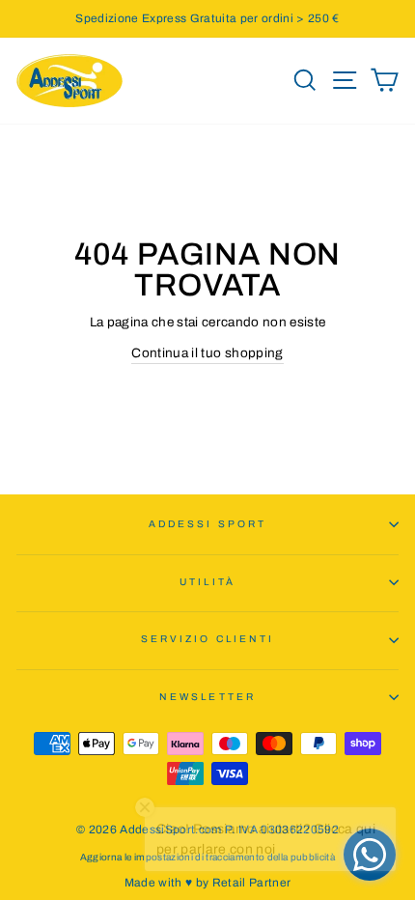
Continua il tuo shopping (207, 353)
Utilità (207, 582)
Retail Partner (251, 882)
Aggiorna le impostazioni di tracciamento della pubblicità (207, 857)
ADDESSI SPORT (207, 524)
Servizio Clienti (207, 638)
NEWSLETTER (207, 696)
